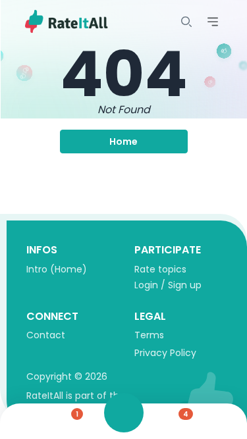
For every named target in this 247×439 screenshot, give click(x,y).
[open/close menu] (186, 22)
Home (123, 141)
